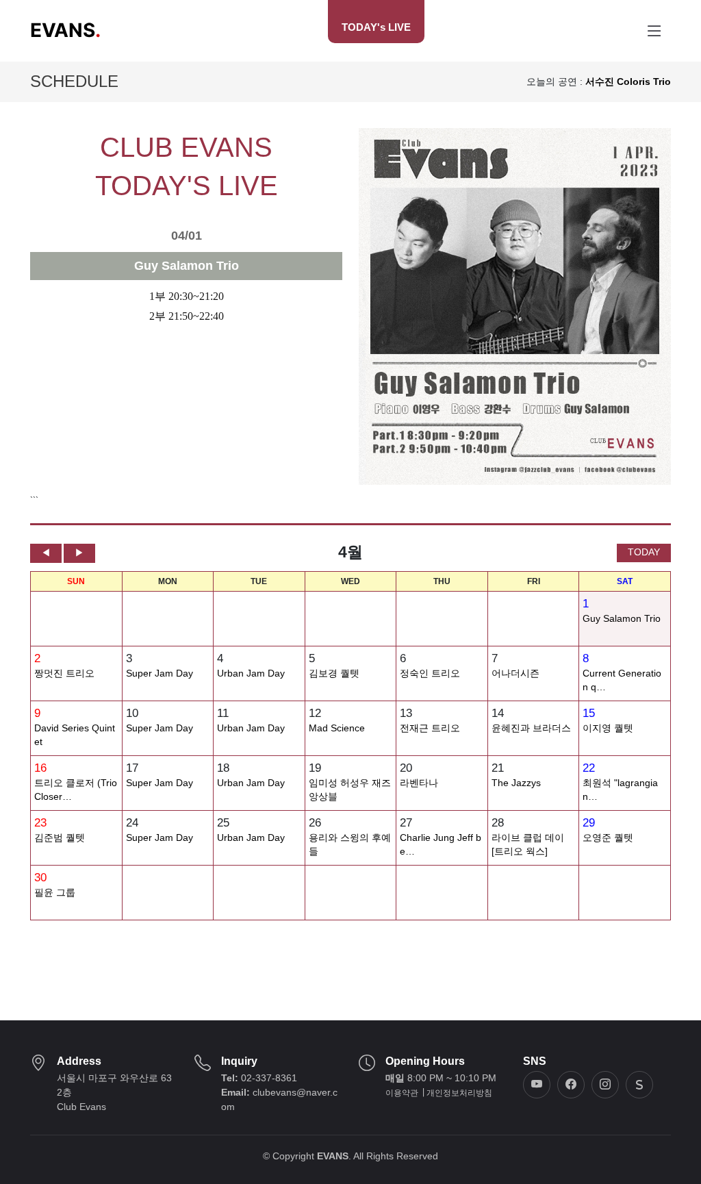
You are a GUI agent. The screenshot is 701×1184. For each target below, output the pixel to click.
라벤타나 (419, 783)
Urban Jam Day (251, 673)
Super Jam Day (159, 673)
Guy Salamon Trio (622, 619)
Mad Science (337, 728)
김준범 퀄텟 (59, 838)
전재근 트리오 (430, 728)
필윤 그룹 (54, 892)
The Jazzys (516, 783)
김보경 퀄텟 (334, 673)
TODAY (644, 551)
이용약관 (401, 1093)
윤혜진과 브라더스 (531, 728)
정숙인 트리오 (430, 673)
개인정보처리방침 (459, 1093)
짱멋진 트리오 (64, 673)
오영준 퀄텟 (608, 838)
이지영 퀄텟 (608, 728)
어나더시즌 (515, 673)
